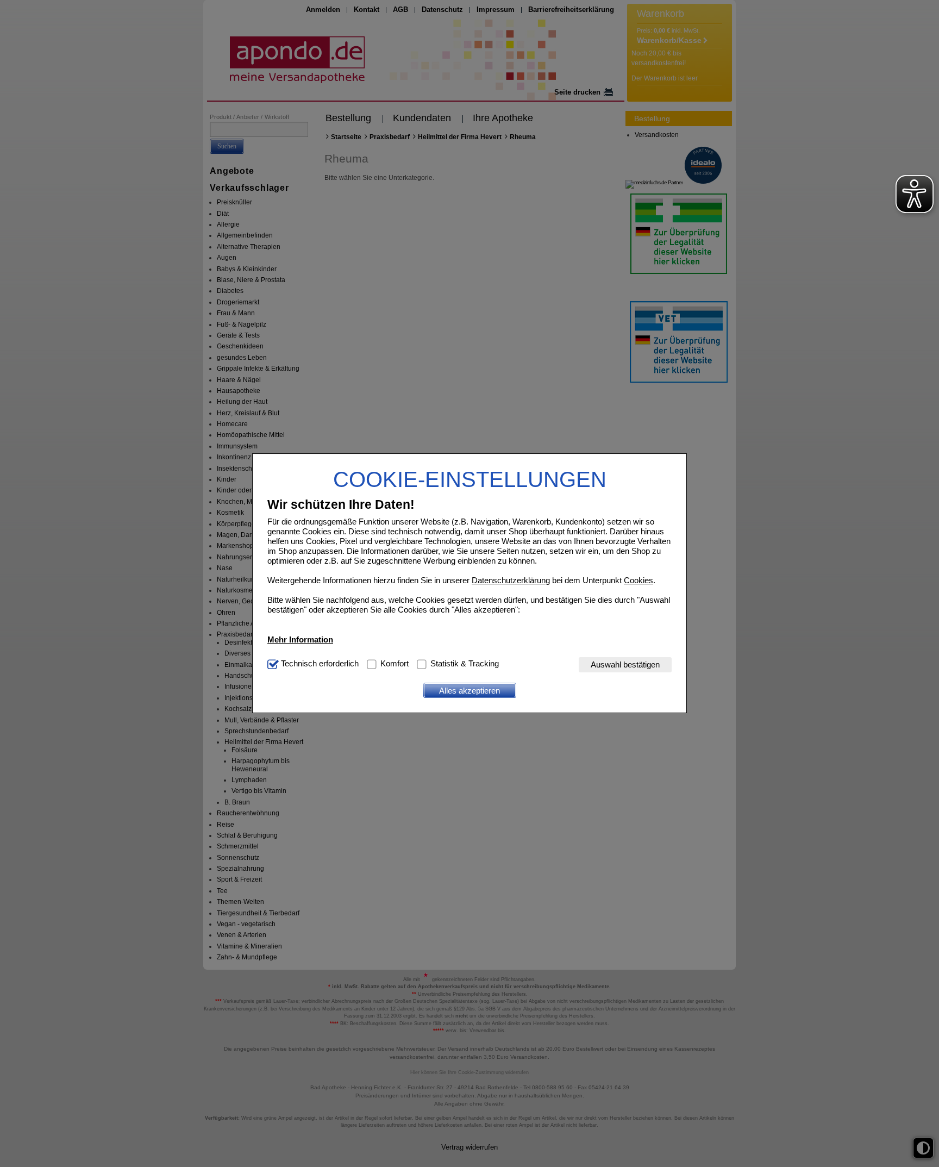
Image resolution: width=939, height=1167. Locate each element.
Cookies (638, 580)
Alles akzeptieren (469, 690)
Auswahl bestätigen (625, 664)
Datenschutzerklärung (511, 580)
